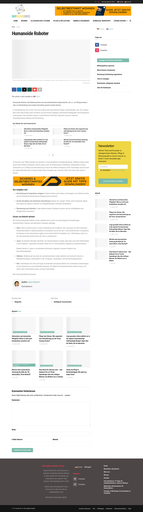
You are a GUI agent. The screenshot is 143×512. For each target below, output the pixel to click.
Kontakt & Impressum (84, 508)
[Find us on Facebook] (95, 2)
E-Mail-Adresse (18, 439)
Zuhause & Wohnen (46, 365)
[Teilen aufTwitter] (24, 90)
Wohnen (24, 21)
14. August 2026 (28, 135)
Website (55, 439)
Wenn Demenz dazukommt (106, 70)
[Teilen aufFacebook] (14, 90)
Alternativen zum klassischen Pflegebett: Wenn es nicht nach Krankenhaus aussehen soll (36, 131)
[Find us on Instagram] (98, 2)
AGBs (129, 508)
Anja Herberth (34, 282)
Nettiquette (109, 508)
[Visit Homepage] (21, 11)
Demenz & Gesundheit (81, 21)
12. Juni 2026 (69, 377)
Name (14, 430)
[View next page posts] (53, 155)
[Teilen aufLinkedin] (19, 90)
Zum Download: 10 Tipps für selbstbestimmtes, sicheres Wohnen (116, 482)
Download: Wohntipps (101, 21)
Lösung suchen (120, 21)
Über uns (107, 472)
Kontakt (106, 478)
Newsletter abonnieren (111, 469)
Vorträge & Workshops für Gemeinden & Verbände (117, 492)
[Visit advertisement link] (113, 114)
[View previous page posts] (49, 155)
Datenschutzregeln (118, 170)
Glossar (106, 475)
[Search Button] (130, 20)
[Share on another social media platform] (39, 90)
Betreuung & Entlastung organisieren (109, 74)
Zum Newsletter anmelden (113, 181)
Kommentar (16, 400)
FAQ (94, 508)
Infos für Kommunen (104, 88)
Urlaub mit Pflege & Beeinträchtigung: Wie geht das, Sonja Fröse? (76, 372)
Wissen (18, 27)
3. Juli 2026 (67, 146)
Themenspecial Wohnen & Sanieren (21, 365)
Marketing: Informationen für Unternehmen (113, 487)
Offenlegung (100, 508)
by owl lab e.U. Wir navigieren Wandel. (25, 508)
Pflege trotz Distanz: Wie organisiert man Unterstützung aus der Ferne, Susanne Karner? (76, 131)
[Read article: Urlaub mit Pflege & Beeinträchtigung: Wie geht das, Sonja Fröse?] (78, 359)
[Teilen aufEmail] (34, 90)
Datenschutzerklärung (120, 508)
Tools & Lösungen (103, 79)
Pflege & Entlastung (61, 21)
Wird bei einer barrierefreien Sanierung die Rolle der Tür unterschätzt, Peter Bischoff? (76, 142)
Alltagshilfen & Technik (40, 21)
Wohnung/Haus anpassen (105, 66)
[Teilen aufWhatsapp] (29, 90)
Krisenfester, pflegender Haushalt (108, 83)
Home (16, 21)
